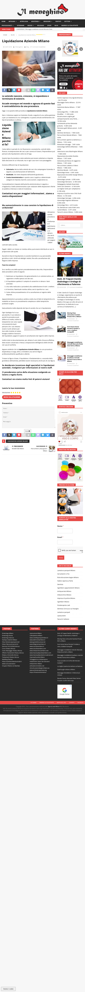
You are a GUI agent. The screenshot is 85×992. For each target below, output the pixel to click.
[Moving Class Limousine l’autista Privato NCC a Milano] (61, 315)
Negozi (29, 25)
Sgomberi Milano (63, 602)
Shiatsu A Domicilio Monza (10, 655)
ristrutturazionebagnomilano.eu (39, 668)
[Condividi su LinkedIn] (14, 90)
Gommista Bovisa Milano (65, 107)
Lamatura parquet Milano (66, 570)
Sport (49, 25)
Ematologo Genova (8, 638)
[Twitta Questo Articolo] (9, 90)
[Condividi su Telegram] (43, 90)
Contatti (71, 702)
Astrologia (24, 21)
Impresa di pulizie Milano (66, 598)
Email (60, 537)
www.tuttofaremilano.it (37, 646)
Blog (56, 25)
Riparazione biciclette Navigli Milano (70, 175)
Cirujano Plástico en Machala (11, 666)
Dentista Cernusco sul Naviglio (68, 609)
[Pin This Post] (18, 90)
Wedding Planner (7, 659)
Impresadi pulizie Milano (37, 657)
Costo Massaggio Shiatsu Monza (12, 651)
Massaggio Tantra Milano (66, 102)
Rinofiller (60, 114)
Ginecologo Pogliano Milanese (67, 200)
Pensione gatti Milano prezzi (67, 128)
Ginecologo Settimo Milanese (67, 147)
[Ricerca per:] (72, 29)
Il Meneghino (19, 47)
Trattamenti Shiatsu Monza (10, 657)
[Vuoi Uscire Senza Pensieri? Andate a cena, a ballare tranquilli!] (61, 329)
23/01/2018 (8, 47)
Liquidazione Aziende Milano (17, 441)
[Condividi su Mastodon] (38, 90)
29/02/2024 (72, 363)
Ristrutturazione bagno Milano (68, 577)
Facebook (80, 702)
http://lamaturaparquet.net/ (11, 642)
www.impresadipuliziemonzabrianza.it (41, 655)
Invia (27, 431)
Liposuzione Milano (36, 633)
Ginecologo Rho (62, 112)
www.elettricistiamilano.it (37, 640)
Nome (60, 526)
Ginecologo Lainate (63, 179)
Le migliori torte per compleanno (68, 189)
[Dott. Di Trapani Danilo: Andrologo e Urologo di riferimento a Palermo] (70, 266)
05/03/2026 (62, 287)
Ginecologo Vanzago (64, 198)
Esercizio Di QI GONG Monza (10, 646)
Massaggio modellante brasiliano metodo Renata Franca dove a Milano (74, 358)
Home (3, 21)
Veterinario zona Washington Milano (70, 151)
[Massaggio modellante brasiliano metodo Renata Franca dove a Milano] (61, 358)
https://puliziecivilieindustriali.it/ (12, 661)
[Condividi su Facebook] (4, 90)
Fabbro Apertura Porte (65, 581)
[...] (75, 307)
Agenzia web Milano (54, 706)
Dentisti (58, 21)
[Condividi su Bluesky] (47, 90)
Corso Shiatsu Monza (8, 648)
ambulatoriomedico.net (37, 666)
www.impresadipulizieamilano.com (40, 653)
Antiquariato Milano (64, 591)
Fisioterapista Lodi (63, 605)
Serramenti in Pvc (63, 574)
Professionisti (7, 25)
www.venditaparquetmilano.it (39, 638)
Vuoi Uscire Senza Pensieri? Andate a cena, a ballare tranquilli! (73, 329)
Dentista (60, 584)
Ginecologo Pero (63, 205)
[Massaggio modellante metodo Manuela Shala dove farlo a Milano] (61, 344)
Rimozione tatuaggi (64, 144)
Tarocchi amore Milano (65, 212)
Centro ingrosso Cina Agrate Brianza (70, 98)
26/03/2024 (72, 348)
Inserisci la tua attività (69, 25)
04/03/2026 (72, 319)
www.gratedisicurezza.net (37, 642)
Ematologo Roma (7, 635)
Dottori (67, 21)
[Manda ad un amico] (23, 90)
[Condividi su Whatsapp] (33, 90)
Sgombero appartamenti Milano (68, 588)
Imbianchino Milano (64, 595)
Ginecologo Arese (63, 172)
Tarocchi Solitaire (63, 619)
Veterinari (20, 25)
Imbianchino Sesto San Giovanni (40, 661)
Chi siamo (33, 702)
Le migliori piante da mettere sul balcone (69, 666)
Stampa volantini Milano (9, 640)
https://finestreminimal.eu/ (38, 672)
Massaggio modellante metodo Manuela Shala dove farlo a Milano (75, 344)
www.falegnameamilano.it (38, 644)
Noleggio (40, 25)
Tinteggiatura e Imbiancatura (38, 659)
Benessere (47, 21)
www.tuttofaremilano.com (38, 648)
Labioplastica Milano (36, 635)
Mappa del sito (61, 702)
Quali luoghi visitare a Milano (66, 669)
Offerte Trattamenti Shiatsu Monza (13, 653)
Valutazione (6, 392)
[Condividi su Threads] (52, 90)
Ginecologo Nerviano (64, 182)
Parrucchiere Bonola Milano (67, 135)
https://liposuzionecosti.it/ (10, 644)
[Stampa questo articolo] (28, 90)
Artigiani (12, 21)
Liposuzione (61, 616)
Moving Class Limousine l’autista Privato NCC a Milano (74, 314)
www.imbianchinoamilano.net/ (39, 651)
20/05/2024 (72, 334)
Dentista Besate (62, 170)
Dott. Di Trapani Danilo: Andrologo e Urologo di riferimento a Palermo (69, 281)
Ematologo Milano (7, 633)
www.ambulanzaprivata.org (38, 670)
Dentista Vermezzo (63, 133)
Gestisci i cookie (8, 989)
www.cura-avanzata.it (8, 664)
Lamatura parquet (63, 612)
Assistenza (35, 21)
